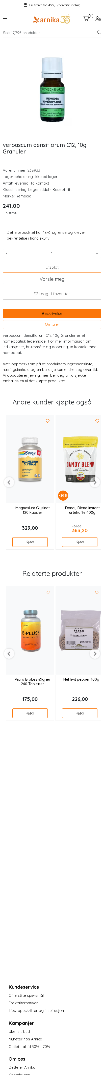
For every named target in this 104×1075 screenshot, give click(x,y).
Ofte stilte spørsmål (26, 995)
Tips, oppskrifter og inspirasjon (36, 1010)
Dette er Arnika (22, 1067)
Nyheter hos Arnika (25, 1039)
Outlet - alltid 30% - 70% (29, 1046)
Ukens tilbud (19, 1031)
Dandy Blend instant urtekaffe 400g (82, 510)
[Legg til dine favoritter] (48, 421)
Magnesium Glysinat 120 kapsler (32, 510)
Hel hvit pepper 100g (81, 679)
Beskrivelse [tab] (52, 313)
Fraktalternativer (23, 1003)
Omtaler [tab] (52, 324)
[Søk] (99, 33)
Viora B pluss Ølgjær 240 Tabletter (32, 681)
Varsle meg (52, 279)
